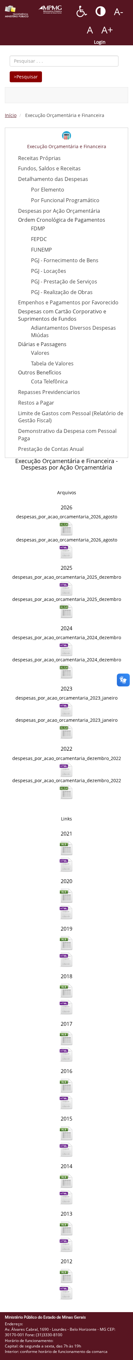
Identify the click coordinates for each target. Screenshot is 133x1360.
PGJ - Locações (48, 270)
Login (100, 42)
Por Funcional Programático (65, 200)
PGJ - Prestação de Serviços (64, 281)
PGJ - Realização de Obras (62, 292)
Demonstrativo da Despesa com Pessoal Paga (67, 434)
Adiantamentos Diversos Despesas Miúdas (73, 331)
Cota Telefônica (49, 381)
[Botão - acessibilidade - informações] (82, 11)
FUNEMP (41, 249)
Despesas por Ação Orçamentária (59, 210)
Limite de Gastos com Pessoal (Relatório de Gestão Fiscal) (70, 417)
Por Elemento (47, 189)
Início (10, 115)
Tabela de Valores (52, 363)
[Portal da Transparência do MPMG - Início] (16, 11)
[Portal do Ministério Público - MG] (50, 9)
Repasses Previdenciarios (49, 392)
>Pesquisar (26, 77)
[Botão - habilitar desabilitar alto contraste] (100, 11)
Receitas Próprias (39, 158)
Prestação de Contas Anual (51, 448)
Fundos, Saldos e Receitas (49, 168)
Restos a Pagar (36, 402)
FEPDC (39, 239)
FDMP (38, 228)
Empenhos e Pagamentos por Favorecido (68, 302)
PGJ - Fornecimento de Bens (64, 260)
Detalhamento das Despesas (53, 179)
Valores (40, 352)
